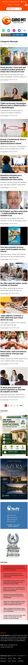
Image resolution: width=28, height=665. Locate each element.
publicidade (4, 411)
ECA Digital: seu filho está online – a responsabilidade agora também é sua (14, 213)
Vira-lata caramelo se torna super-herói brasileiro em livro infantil (13, 249)
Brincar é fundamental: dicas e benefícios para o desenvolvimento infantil (13, 141)
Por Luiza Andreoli (4, 79)
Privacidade (17, 4)
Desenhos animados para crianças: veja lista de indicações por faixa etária (11, 177)
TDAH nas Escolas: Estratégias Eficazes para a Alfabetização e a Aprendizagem (13, 105)
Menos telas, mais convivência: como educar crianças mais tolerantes (13, 353)
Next (21, 405)
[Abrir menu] (26, 5)
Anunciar (10, 4)
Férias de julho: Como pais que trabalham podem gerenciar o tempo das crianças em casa (13, 69)
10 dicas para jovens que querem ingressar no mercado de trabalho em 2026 (12, 389)
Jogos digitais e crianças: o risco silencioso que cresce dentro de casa (11, 318)
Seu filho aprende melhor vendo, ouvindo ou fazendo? (13, 284)
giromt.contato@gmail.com (11, 645)
